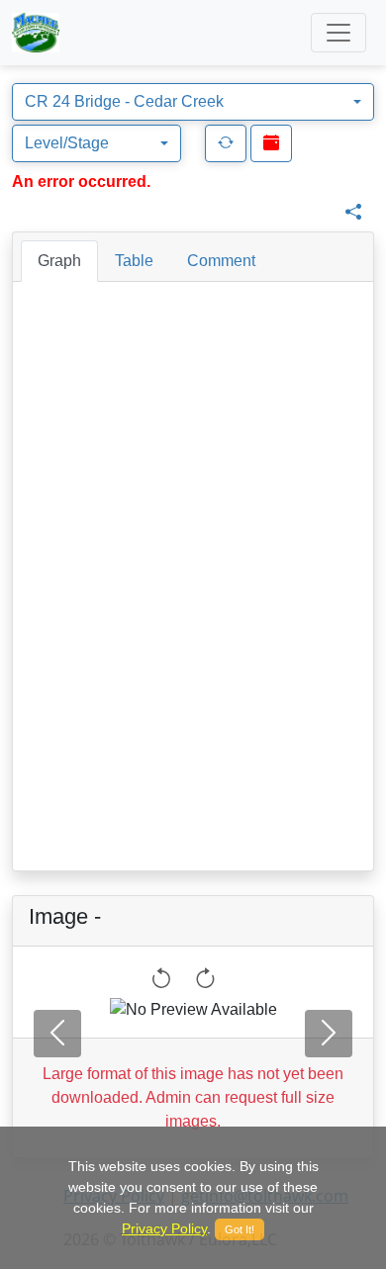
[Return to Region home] (35, 32)
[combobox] (193, 102)
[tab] (59, 261)
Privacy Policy (164, 1228)
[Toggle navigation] (338, 32)
